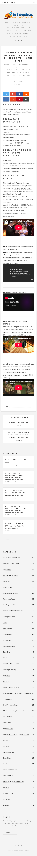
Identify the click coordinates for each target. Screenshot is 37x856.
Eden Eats (6, 652)
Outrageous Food (9, 617)
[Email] (21, 40)
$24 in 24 (6, 681)
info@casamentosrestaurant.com (14, 140)
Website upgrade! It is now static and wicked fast (15, 461)
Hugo (27, 850)
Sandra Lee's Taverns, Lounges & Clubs (16, 734)
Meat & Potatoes (9, 646)
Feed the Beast (8, 717)
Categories (9, 552)
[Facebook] (15, 40)
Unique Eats (7, 569)
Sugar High (7, 758)
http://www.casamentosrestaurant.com (16, 135)
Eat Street (6, 764)
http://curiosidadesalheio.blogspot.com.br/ (17, 258)
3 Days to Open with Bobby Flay (13, 781)
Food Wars (6, 675)
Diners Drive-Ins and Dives (20, 407)
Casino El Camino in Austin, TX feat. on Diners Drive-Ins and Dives (19, 421)
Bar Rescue (7, 799)
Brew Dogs (6, 746)
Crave (5, 622)
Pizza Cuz (6, 740)
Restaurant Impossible (11, 687)
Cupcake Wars (7, 634)
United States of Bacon (11, 664)
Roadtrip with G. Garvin (11, 605)
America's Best (8, 699)
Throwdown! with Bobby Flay (13, 611)
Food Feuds (7, 723)
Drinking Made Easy (9, 670)
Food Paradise (8, 587)
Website (6, 805)
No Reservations (8, 752)
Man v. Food (7, 581)
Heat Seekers (7, 628)
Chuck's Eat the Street (10, 705)
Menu (34, 2)
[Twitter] (18, 40)
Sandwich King (8, 728)
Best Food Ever (8, 776)
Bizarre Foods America (10, 593)
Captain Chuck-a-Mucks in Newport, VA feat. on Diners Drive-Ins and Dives (18, 436)
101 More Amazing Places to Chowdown (16, 711)
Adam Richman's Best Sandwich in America (17, 693)
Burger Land (7, 640)
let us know (15, 171)
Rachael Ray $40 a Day (10, 575)
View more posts (12, 539)
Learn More (10, 832)
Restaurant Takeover (10, 770)
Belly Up (6, 787)
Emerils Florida (8, 793)
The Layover (7, 658)
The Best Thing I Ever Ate (11, 564)
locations (8, 2)
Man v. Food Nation (9, 599)
